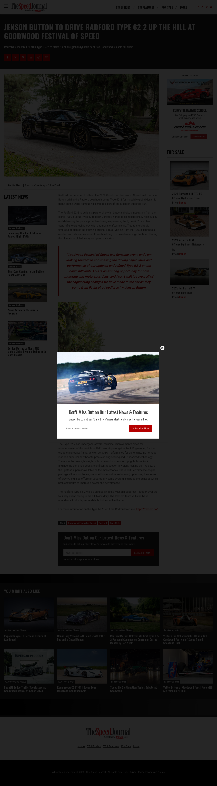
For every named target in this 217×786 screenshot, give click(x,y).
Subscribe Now (140, 428)
